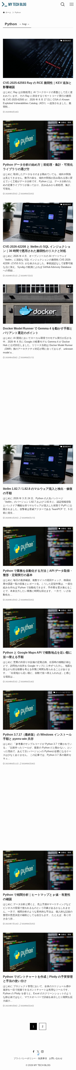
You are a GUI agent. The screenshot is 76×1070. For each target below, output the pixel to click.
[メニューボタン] (71, 4)
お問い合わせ (55, 1058)
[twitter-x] (38, 1051)
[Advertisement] (38, 402)
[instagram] (42, 1051)
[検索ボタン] (62, 4)
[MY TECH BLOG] (13, 4)
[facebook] (33, 1051)
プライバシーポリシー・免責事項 (30, 1058)
